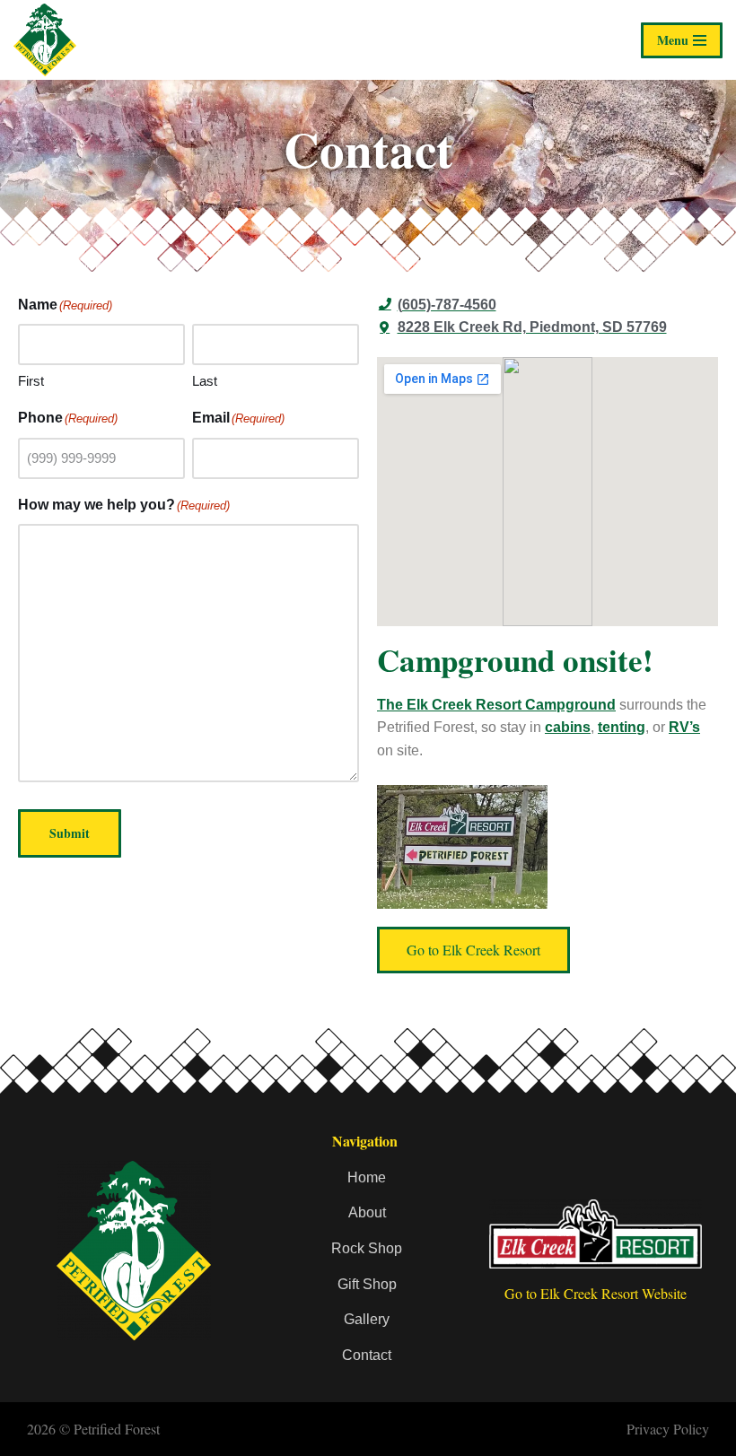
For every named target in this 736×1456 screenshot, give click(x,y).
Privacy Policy (667, 1428)
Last (204, 380)
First (31, 380)
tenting (621, 727)
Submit (69, 833)
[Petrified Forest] (49, 40)
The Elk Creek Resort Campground (496, 704)
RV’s (684, 727)
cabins (568, 727)
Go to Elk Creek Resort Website (595, 1293)
